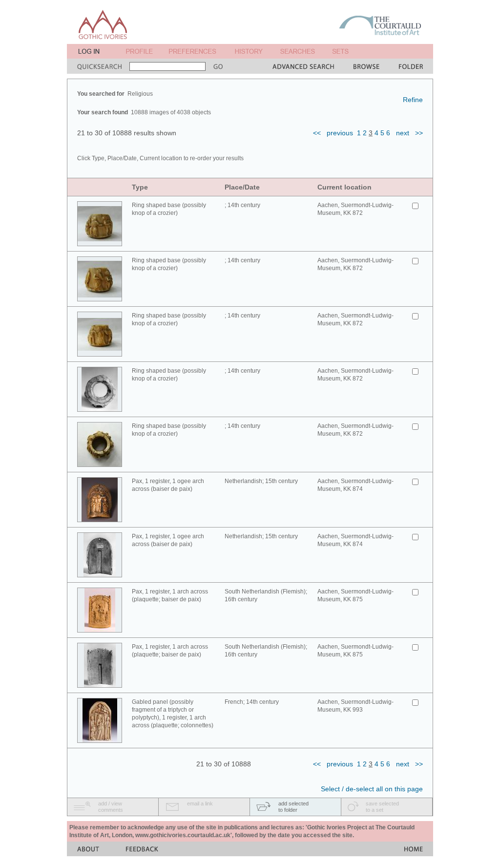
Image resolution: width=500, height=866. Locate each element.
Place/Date (242, 187)
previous (340, 133)
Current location (344, 187)
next (402, 133)
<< (317, 133)
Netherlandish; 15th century (261, 481)
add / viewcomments (110, 807)
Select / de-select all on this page (372, 789)
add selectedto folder (293, 807)
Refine (413, 100)
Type (140, 187)
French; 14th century (252, 701)
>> (419, 133)
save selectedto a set (382, 807)
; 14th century (242, 205)
